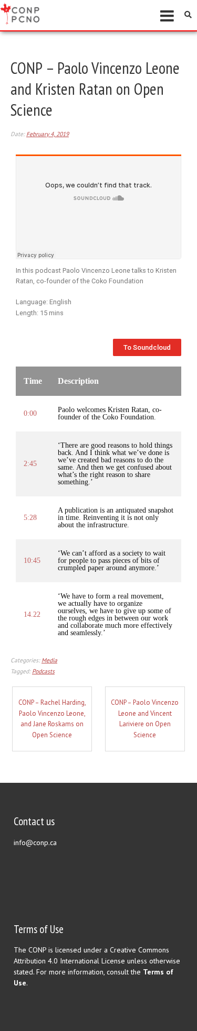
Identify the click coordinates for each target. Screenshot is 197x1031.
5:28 (30, 518)
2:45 (30, 464)
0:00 (30, 413)
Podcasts (43, 671)
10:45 (32, 560)
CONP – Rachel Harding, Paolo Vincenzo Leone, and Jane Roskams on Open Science (52, 718)
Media (49, 660)
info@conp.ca (35, 842)
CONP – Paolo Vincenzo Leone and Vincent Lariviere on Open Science (145, 718)
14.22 (32, 614)
